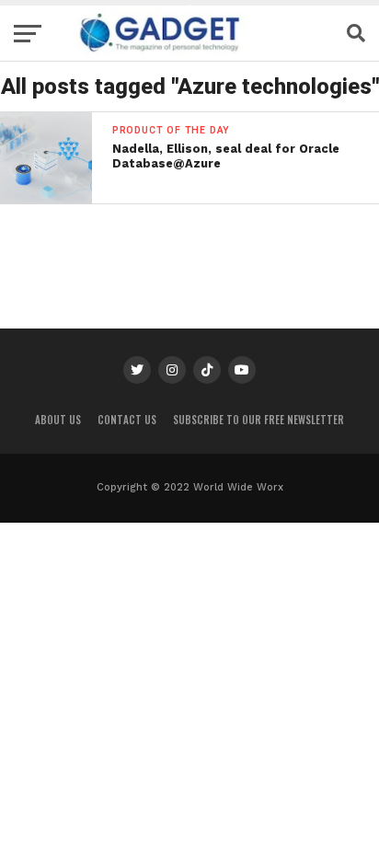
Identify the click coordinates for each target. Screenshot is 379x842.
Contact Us (127, 419)
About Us (58, 419)
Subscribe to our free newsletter (258, 419)
